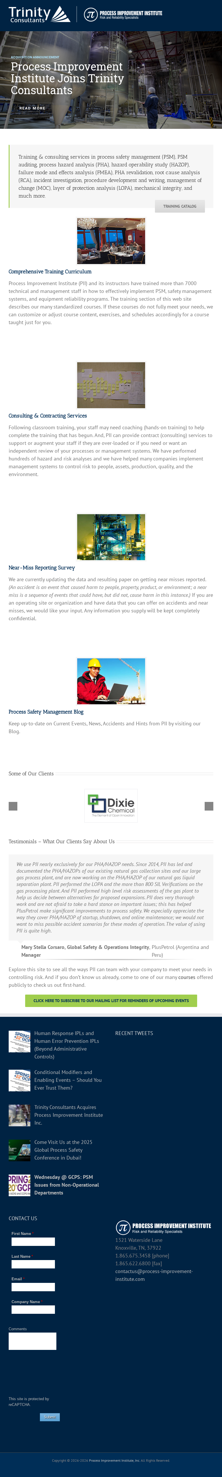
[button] (13, 806)
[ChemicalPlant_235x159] (111, 516)
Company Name (27, 1302)
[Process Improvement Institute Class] (111, 220)
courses (186, 977)
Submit (50, 1417)
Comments (18, 1329)
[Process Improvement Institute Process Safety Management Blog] (111, 660)
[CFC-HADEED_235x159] (111, 364)
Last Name (22, 1256)
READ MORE (32, 108)
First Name (23, 1233)
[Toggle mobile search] (200, 9)
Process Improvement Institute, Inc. (114, 1460)
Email (18, 1279)
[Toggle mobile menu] (211, 9)
